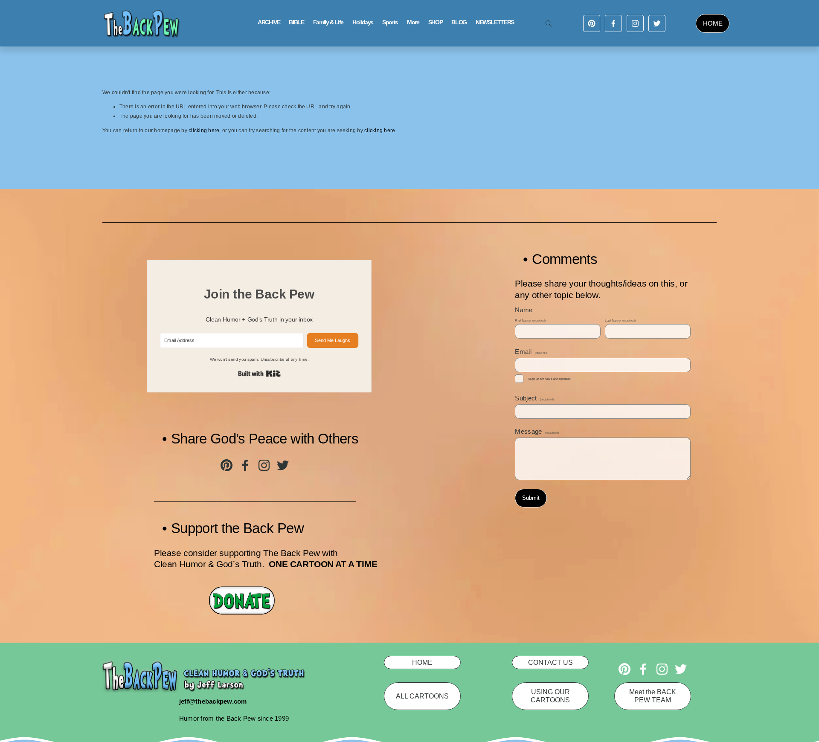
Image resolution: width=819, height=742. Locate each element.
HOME (713, 23)
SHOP (435, 22)
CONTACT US (550, 662)
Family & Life (328, 22)
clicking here (204, 130)
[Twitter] (656, 23)
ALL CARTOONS (422, 696)
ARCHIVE (269, 22)
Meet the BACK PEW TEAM (652, 696)
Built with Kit (259, 374)
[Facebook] (613, 23)
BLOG (459, 22)
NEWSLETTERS (495, 22)
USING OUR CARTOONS (550, 696)
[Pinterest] (591, 23)
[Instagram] (635, 23)
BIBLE (296, 22)
